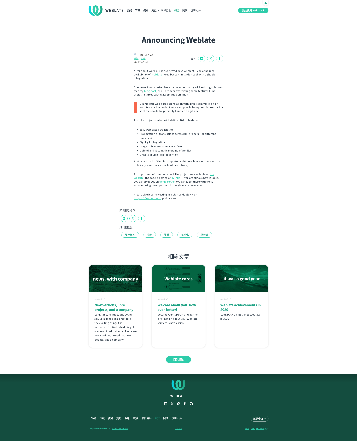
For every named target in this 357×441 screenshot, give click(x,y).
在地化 (185, 234)
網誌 (176, 10)
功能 (129, 10)
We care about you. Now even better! (176, 307)
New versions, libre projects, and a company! (114, 307)
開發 (166, 234)
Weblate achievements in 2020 (240, 307)
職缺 (135, 418)
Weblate (114, 10)
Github (176, 178)
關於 (184, 10)
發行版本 (130, 234)
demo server (167, 182)
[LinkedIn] (166, 403)
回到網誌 (178, 359)
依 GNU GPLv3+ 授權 (120, 428)
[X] (172, 403)
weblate (178, 396)
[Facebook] (185, 403)
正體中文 (258, 418)
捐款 (127, 418)
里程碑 (204, 234)
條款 (247, 428)
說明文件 (196, 10)
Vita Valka (260, 428)
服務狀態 (178, 428)
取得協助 (166, 10)
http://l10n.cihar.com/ (147, 198)
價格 (145, 10)
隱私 (253, 428)
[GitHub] (191, 403)
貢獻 (153, 10)
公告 (143, 58)
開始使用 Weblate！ (253, 10)
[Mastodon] (178, 403)
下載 (137, 10)
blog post (150, 91)
